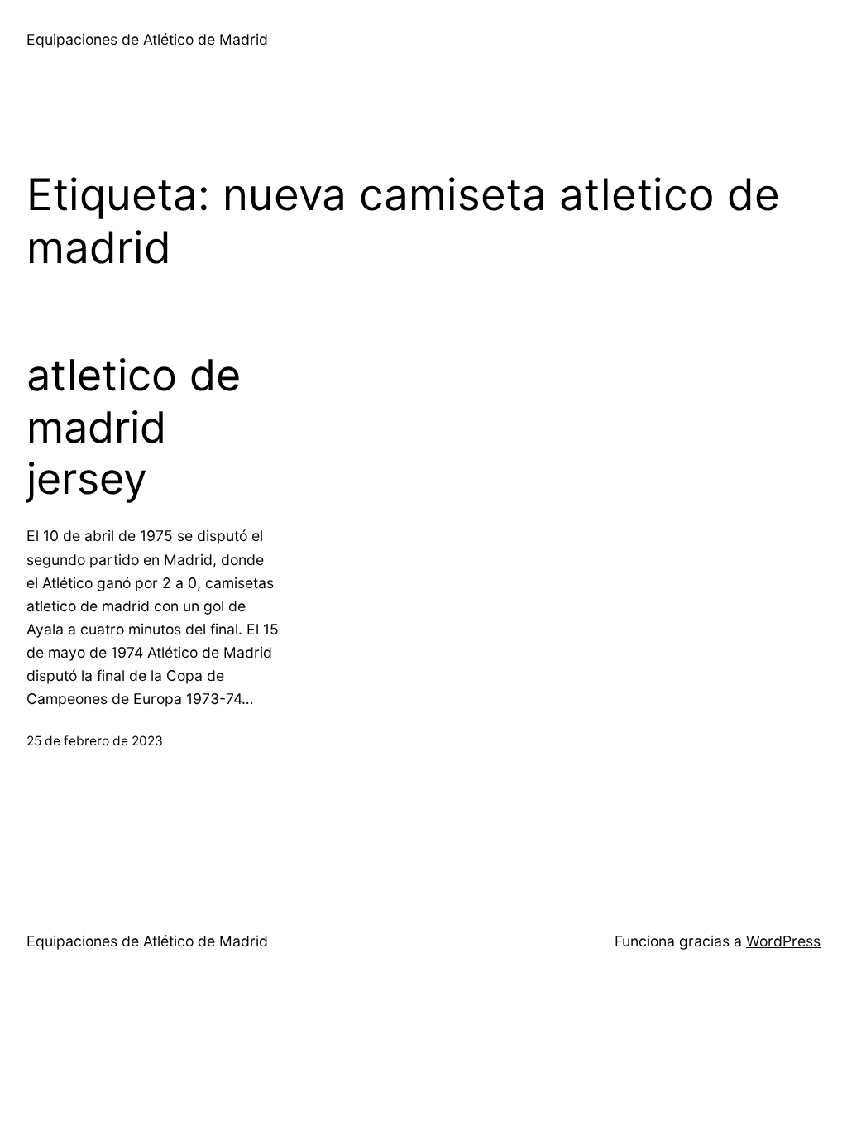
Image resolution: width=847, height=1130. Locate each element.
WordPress (783, 941)
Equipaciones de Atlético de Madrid (147, 39)
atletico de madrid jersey (133, 427)
